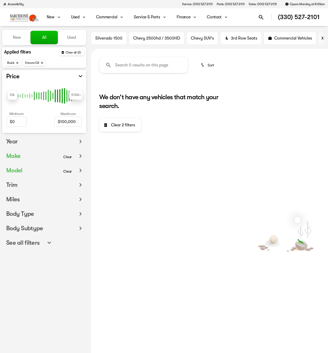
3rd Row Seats (244, 38)
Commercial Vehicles (293, 38)
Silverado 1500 (108, 38)
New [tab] (17, 37)
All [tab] (44, 37)
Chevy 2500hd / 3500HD (156, 38)
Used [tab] (71, 37)
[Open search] (261, 17)
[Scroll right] (322, 38)
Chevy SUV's (202, 38)
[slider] (12, 95)
